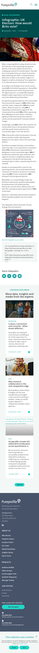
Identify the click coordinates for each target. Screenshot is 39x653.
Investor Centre (7, 542)
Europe (4, 593)
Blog (6, 15)
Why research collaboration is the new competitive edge (18, 383)
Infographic (14, 15)
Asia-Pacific (5, 596)
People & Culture (8, 539)
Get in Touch (6, 556)
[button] (36, 5)
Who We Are (6, 535)
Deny (24, 647)
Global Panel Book (8, 549)
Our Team (5, 546)
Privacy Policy (23, 644)
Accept (14, 647)
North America (7, 590)
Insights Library (7, 552)
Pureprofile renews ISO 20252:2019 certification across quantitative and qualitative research (19, 445)
